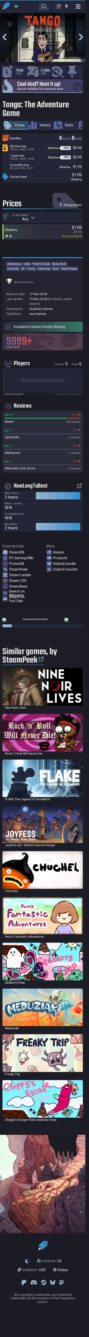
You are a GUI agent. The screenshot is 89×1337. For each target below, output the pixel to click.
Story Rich (59, 264)
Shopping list (72, 205)
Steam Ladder (20, 575)
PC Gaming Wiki (21, 558)
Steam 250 (17, 581)
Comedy (13, 268)
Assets (58, 552)
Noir (56, 268)
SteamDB (16, 552)
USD (34, 1270)
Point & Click (41, 264)
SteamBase (18, 586)
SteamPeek (18, 569)
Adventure (14, 264)
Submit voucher (65, 569)
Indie (27, 264)
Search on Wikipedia (17, 593)
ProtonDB (16, 564)
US (52, 1261)
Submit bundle (64, 564)
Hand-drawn (69, 268)
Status (62, 1270)
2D (23, 268)
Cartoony (44, 268)
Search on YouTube (17, 599)
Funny (31, 268)
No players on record (43, 380)
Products (60, 558)
